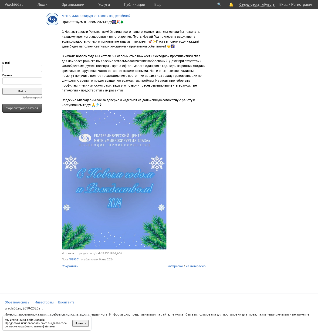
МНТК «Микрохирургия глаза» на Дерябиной (96, 16)
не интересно (196, 266)
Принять (80, 323)
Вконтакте (66, 302)
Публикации (134, 4)
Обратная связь (17, 302)
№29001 (74, 259)
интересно (175, 266)
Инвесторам (44, 302)
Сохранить (70, 266)
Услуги (104, 4)
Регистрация (302, 4)
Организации (72, 4)
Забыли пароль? (32, 97)
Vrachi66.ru (14, 4)
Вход (283, 4)
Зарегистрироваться (22, 108)
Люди (42, 4)
